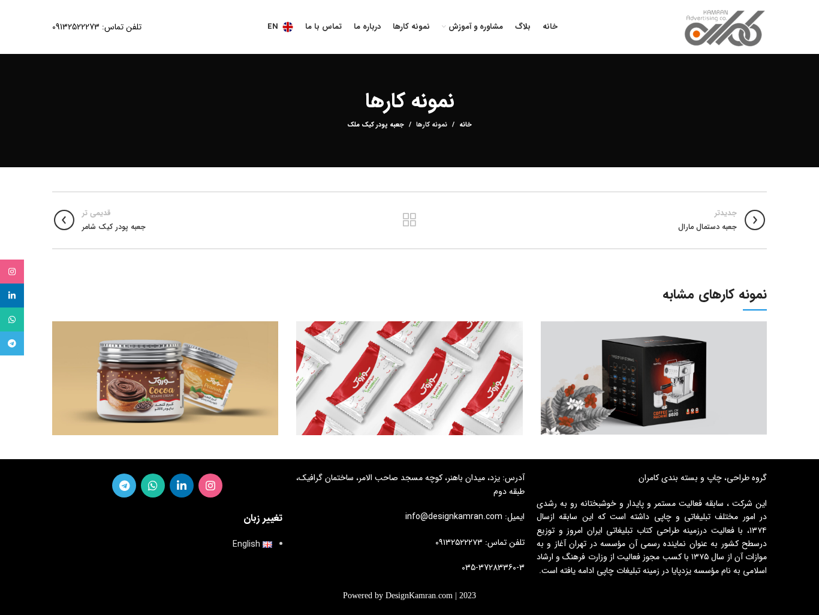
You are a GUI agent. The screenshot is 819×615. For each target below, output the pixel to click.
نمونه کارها (431, 125)
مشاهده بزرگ (550, 330)
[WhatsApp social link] (153, 486)
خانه (465, 125)
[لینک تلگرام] (124, 486)
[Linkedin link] (182, 486)
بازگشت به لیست (409, 220)
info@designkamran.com (453, 516)
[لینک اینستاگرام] (210, 486)
